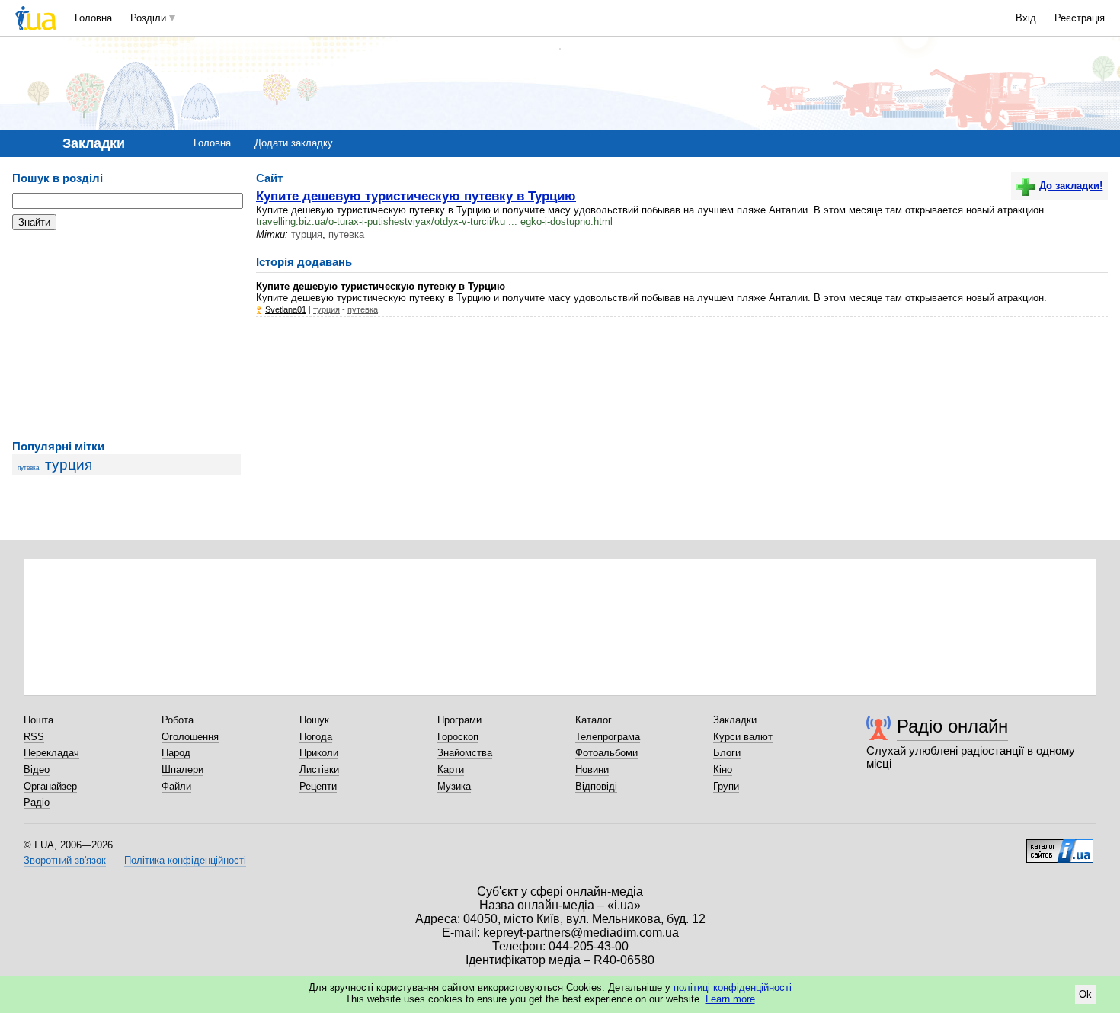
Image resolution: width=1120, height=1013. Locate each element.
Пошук (314, 720)
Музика (454, 786)
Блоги (727, 752)
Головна (93, 18)
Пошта (38, 720)
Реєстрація (1079, 18)
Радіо (37, 802)
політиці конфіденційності (733, 987)
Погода (315, 736)
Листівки (319, 769)
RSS (34, 736)
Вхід (1026, 18)
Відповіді (596, 786)
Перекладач (51, 752)
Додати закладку (293, 143)
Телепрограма (607, 736)
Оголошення (190, 736)
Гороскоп (457, 736)
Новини (592, 769)
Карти (450, 769)
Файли (176, 786)
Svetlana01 (285, 309)
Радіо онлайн (952, 726)
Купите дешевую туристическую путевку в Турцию (416, 196)
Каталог (593, 720)
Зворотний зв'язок (65, 860)
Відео (37, 769)
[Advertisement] (126, 335)
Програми (459, 720)
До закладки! (1070, 185)
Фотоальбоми (606, 752)
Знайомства (464, 752)
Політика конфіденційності (185, 860)
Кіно (722, 769)
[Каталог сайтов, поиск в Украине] (1059, 845)
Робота (178, 720)
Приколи (318, 752)
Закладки (735, 720)
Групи (726, 786)
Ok (1085, 994)
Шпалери (182, 769)
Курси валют (743, 736)
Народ (176, 752)
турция (68, 465)
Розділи (148, 18)
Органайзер (50, 786)
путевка (28, 467)
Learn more (730, 999)
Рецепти (318, 786)
